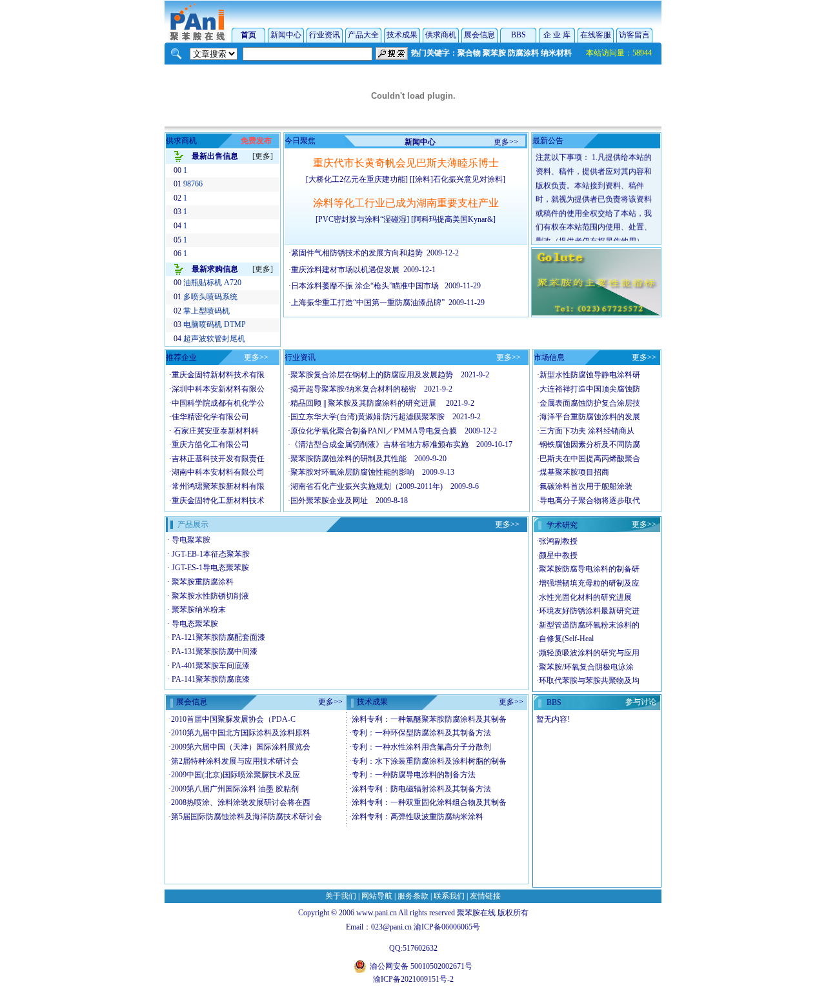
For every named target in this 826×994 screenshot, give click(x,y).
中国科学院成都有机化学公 (218, 403)
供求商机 (440, 34)
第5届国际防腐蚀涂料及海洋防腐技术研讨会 (246, 816)
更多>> (506, 141)
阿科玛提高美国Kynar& (453, 219)
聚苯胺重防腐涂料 (203, 581)
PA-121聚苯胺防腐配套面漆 (218, 637)
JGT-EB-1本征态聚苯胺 (211, 554)
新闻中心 (285, 34)
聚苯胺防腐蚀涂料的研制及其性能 (348, 458)
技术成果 (402, 34)
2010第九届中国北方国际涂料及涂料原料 (240, 732)
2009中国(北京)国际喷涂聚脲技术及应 (235, 774)
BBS (518, 34)
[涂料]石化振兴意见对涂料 (457, 179)
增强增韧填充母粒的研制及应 (589, 583)
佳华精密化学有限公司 (210, 416)
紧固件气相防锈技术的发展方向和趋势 (357, 252)
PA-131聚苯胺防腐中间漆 (214, 651)
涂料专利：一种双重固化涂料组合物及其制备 (429, 802)
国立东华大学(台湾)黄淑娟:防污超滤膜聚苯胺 (367, 416)
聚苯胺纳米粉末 (199, 609)
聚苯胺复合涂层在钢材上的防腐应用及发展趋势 (371, 374)
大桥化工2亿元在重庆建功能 (356, 179)
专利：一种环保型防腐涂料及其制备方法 (421, 732)
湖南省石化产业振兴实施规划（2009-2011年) (366, 486)
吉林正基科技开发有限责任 (218, 458)
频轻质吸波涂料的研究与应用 (589, 652)
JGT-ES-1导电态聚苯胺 (210, 567)
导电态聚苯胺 (195, 623)
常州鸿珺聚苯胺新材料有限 (218, 486)
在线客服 (595, 34)
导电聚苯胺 (191, 539)
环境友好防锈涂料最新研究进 (589, 610)
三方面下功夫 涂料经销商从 (586, 430)
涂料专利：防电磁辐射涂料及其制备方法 (421, 788)
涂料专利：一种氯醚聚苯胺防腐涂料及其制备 (429, 719)
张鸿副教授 (558, 541)
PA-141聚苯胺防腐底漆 (211, 679)
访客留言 (634, 34)
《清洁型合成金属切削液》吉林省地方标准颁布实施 (379, 444)
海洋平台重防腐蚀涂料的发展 (589, 416)
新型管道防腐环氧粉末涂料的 (589, 625)
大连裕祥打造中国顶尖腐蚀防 (589, 388)
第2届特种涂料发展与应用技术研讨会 (235, 761)
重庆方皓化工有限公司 (210, 444)
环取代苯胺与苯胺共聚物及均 (589, 680)
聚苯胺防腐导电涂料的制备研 (589, 568)
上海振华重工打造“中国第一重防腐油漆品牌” (368, 302)
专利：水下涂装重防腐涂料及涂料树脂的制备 (429, 761)
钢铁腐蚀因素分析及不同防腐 (589, 444)
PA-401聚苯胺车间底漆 (211, 665)
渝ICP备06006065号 (447, 926)
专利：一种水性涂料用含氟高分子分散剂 (421, 746)
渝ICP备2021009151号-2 (413, 979)
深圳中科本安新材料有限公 (218, 388)
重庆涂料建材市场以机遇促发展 (345, 269)
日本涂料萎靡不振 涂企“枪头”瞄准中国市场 (366, 285)
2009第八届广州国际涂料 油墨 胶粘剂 (235, 788)
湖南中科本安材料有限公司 (218, 472)
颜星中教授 (558, 555)
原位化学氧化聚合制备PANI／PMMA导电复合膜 (373, 430)
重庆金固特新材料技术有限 (218, 374)
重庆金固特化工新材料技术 (218, 500)
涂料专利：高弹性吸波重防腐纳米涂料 (417, 816)
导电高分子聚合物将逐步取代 (589, 500)
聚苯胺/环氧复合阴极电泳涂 (586, 666)
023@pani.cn (391, 926)
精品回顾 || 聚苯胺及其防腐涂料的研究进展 (364, 403)
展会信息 (479, 34)
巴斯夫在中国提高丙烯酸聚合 (589, 458)
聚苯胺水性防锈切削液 (210, 596)
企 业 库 (556, 34)
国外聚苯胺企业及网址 (329, 500)
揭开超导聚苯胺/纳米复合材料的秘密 (353, 388)
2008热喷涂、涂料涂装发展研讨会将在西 (240, 802)
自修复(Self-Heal (566, 638)
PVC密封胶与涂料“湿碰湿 (362, 219)
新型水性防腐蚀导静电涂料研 (589, 374)
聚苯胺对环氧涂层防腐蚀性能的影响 (352, 472)
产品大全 (363, 34)
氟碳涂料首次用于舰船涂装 (585, 486)
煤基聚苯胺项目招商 (574, 472)
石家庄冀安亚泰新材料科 (215, 430)
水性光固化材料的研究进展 (585, 597)
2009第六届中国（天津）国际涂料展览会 (240, 746)
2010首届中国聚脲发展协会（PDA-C (233, 719)
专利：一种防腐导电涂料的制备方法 (414, 774)
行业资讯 (324, 34)
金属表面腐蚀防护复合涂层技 (589, 403)
